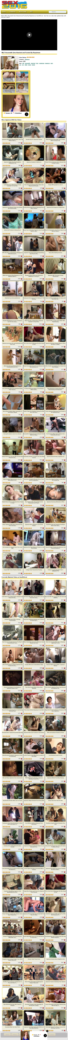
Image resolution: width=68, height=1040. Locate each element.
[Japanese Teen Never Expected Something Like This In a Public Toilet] (34, 236)
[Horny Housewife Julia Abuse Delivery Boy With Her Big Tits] (55, 988)
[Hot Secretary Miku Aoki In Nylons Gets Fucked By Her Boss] (55, 417)
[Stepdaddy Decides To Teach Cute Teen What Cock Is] (34, 440)
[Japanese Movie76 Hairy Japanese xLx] (55, 440)
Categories (12, 11)
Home (4, 11)
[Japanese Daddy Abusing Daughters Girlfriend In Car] (12, 145)
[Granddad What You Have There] (12, 1010)
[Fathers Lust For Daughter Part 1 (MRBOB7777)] (55, 553)
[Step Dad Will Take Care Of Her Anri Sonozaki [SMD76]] (55, 580)
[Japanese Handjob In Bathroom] (34, 145)
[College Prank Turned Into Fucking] (34, 553)
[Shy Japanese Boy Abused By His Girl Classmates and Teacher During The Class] (34, 485)
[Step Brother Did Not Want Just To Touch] (12, 784)
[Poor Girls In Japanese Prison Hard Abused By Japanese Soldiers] (55, 671)
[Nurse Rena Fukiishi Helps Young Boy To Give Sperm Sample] (12, 394)
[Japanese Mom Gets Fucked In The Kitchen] (34, 716)
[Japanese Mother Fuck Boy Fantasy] (55, 761)
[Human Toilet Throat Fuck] (34, 942)
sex (20, 65)
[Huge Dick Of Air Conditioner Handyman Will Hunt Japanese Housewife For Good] (55, 693)
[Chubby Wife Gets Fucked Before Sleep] (34, 648)
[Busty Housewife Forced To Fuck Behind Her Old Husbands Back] (34, 349)
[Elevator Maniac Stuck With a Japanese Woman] (55, 648)
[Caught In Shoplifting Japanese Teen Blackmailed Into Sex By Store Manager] (12, 874)
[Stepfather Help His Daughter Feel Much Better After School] (55, 508)
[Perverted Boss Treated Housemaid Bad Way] (12, 716)
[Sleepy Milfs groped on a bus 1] (55, 168)
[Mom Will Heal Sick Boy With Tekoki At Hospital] (12, 988)
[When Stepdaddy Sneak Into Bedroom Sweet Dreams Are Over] (34, 625)
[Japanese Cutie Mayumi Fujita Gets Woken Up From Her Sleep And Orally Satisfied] (12, 191)
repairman (41, 63)
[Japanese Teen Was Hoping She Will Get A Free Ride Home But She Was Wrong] (34, 1010)
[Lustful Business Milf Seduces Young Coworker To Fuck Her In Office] (12, 168)
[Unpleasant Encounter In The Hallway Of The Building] (34, 281)
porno (29, 65)
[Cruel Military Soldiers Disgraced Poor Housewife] (34, 806)
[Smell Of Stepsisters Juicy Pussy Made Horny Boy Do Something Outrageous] (55, 213)
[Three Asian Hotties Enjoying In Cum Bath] (34, 693)
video (26, 65)
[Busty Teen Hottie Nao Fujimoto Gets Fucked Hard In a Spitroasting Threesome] (34, 213)
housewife (27, 63)
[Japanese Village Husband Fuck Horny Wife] (34, 784)
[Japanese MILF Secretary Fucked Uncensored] (55, 259)
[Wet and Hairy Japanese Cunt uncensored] (12, 761)
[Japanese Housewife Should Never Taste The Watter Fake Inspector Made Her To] (12, 123)
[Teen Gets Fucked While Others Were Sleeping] (34, 671)
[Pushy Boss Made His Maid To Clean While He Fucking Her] (55, 462)
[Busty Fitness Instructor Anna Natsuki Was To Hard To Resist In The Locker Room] (55, 145)
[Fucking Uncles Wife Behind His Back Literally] (12, 829)
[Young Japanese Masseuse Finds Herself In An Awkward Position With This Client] (55, 394)
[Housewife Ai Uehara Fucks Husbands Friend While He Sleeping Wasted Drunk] (34, 417)
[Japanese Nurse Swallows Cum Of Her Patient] (34, 508)
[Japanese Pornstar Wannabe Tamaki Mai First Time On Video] (34, 897)
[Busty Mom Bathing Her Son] (55, 236)
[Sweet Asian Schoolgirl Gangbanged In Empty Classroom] (34, 965)
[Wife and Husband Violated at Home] (55, 716)
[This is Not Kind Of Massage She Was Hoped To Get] (34, 327)
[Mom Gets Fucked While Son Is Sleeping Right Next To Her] (55, 625)
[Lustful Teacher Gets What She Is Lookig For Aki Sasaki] (34, 738)
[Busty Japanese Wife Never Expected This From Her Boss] (12, 508)
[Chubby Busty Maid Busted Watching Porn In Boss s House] (34, 191)
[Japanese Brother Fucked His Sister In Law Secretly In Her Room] (34, 829)
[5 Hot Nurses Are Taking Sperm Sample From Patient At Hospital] (12, 580)
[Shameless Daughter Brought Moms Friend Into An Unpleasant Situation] (34, 462)
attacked (33, 63)
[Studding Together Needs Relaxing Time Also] (55, 806)
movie (33, 65)
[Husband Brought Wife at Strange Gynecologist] (12, 603)
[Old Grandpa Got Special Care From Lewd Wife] (12, 530)
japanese (47, 63)
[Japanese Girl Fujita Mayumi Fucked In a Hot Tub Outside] (34, 530)
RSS (31, 11)
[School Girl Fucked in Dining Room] (12, 213)
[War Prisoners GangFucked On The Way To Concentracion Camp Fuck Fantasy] (12, 625)
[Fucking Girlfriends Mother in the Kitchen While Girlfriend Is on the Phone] (34, 372)
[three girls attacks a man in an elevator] (12, 417)
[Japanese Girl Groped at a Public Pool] (55, 191)
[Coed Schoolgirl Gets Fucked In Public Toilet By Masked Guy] (12, 852)
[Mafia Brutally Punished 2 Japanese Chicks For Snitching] (12, 738)
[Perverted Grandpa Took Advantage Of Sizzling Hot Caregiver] (34, 988)
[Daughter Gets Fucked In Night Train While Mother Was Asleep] (12, 942)
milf (23, 63)
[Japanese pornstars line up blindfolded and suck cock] (12, 327)
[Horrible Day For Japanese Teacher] (34, 123)
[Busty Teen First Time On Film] (55, 784)
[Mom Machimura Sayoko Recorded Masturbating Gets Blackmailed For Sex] (55, 372)
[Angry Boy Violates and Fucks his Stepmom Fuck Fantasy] (34, 874)
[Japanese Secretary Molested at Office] (55, 485)
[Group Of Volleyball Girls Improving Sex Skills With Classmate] (12, 920)
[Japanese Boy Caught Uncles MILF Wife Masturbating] (55, 304)
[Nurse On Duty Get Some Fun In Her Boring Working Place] (12, 693)
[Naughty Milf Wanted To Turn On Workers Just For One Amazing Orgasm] (12, 304)
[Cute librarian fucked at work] (55, 738)
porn (52, 63)
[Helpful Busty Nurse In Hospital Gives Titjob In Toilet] (12, 485)
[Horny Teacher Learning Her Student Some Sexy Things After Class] (12, 897)
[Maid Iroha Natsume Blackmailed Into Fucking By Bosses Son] (12, 349)
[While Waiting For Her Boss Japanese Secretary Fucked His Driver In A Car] (34, 761)
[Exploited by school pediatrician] (12, 281)
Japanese (27, 59)
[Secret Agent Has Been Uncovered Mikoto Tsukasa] (34, 852)
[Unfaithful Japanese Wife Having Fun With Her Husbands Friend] (55, 897)
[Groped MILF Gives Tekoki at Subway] (12, 553)
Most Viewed (22, 11)
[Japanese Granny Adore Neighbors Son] (55, 942)
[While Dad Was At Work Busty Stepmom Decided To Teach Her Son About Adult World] (34, 304)
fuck (37, 63)
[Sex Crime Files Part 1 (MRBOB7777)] (55, 603)
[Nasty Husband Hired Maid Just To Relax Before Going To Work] (55, 123)
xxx (23, 65)
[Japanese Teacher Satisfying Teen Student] (55, 965)
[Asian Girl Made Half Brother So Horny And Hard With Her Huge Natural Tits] (55, 281)
